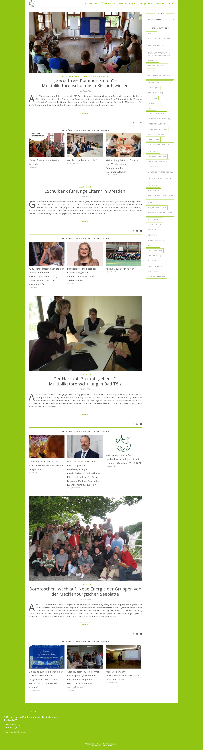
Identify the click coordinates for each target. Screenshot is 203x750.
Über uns (107, 3)
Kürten (153, 151)
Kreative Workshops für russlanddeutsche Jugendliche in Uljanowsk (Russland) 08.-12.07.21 (123, 459)
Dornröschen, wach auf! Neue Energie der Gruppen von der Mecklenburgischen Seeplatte (85, 591)
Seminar (154, 230)
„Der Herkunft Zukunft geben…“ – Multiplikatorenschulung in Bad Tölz (85, 381)
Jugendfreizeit (157, 129)
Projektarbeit (157, 208)
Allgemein (68, 76)
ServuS (153, 235)
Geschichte (126, 3)
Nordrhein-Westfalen (159, 179)
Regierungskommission (160, 213)
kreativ (153, 139)
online (153, 185)
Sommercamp (156, 240)
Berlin (153, 60)
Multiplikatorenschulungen (91, 76)
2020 (151, 33)
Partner (154, 190)
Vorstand (154, 271)
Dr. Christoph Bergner (160, 76)
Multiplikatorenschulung (162, 173)
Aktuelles (91, 3)
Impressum (96, 746)
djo (151, 71)
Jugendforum (157, 124)
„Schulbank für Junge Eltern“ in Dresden (85, 191)
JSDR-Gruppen (156, 113)
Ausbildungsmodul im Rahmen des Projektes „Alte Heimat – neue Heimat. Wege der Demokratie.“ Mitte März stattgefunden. (83, 679)
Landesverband (157, 162)
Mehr (85, 113)
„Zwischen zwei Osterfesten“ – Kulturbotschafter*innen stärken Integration (46, 465)
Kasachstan (156, 134)
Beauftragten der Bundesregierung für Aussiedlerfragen (159, 53)
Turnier (153, 261)
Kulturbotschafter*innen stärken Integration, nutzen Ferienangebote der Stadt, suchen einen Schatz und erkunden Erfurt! (46, 276)
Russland (154, 219)
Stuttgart (155, 256)
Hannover (154, 103)
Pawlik (153, 202)
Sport (153, 245)
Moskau (153, 167)
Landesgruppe (157, 156)
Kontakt (162, 3)
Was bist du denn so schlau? (82, 160)
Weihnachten (156, 276)
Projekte (145, 3)
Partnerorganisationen (161, 196)
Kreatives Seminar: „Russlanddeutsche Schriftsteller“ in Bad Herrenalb (123, 675)
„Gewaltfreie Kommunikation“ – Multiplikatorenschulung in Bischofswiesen (85, 82)
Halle (152, 98)
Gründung (155, 93)
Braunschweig (157, 65)
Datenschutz (107, 746)
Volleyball (155, 266)
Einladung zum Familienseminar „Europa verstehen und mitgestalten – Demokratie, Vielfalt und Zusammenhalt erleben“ (46, 679)
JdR (151, 108)
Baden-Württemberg (158, 46)
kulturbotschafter (158, 145)
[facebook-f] (169, 3)
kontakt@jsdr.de (18, 732)
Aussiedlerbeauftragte (160, 39)
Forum (153, 88)
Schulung (155, 225)
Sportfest (155, 250)
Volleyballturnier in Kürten (120, 268)
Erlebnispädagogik (159, 82)
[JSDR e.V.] (32, 3)
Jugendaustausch (159, 119)
